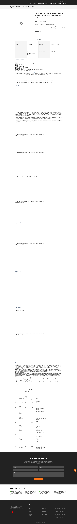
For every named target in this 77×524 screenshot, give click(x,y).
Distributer (30, 514)
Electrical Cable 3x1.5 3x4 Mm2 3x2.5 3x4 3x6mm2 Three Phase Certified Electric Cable (45, 495)
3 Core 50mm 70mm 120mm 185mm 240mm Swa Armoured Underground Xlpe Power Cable (31, 495)
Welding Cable (44, 512)
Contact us (30, 516)
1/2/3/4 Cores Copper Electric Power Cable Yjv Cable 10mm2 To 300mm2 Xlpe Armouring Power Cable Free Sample (29, 7)
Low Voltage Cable (31, 6)
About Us (30, 511)
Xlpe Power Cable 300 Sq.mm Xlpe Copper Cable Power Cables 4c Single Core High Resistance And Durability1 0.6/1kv (16, 496)
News (30, 515)
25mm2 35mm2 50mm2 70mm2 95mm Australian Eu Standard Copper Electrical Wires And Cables (60, 495)
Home (30, 506)
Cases (30, 512)
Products (17, 6)
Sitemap (44, 522)
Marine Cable (44, 511)
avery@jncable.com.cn (60, 509)
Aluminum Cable (44, 514)
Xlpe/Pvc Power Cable (45, 506)
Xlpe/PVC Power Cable (23, 6)
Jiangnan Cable (12, 6)
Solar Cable (43, 509)
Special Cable (44, 508)
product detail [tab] (38, 39)
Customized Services (32, 509)
